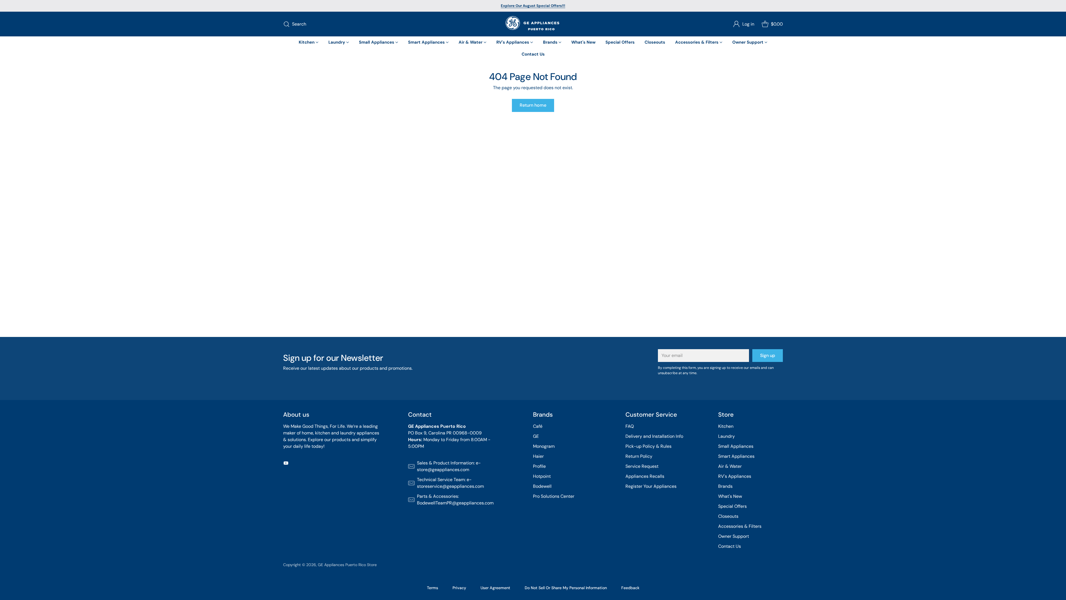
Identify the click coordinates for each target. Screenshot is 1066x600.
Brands (725, 486)
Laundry (726, 436)
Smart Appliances (736, 456)
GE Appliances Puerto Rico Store (347, 564)
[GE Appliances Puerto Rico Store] (533, 24)
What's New (730, 496)
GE (536, 436)
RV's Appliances (734, 476)
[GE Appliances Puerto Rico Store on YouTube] (286, 464)
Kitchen (725, 426)
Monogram (544, 446)
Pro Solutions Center (553, 496)
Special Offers (732, 506)
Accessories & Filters (739, 526)
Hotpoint (542, 476)
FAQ (629, 426)
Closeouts (728, 516)
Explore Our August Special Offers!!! (533, 5)
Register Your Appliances (651, 486)
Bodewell (542, 486)
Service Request (641, 466)
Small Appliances (735, 446)
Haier (538, 456)
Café (537, 426)
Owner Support (733, 536)
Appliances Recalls (644, 476)
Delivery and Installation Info (654, 436)
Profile (539, 466)
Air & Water (730, 466)
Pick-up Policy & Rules (648, 446)
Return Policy (638, 456)
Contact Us (729, 546)
